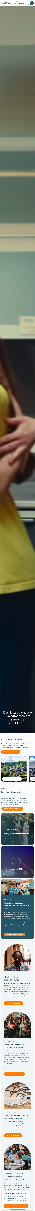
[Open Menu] (22, 3)
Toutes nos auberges (12, 829)
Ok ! (16, 1206)
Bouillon (8, 865)
